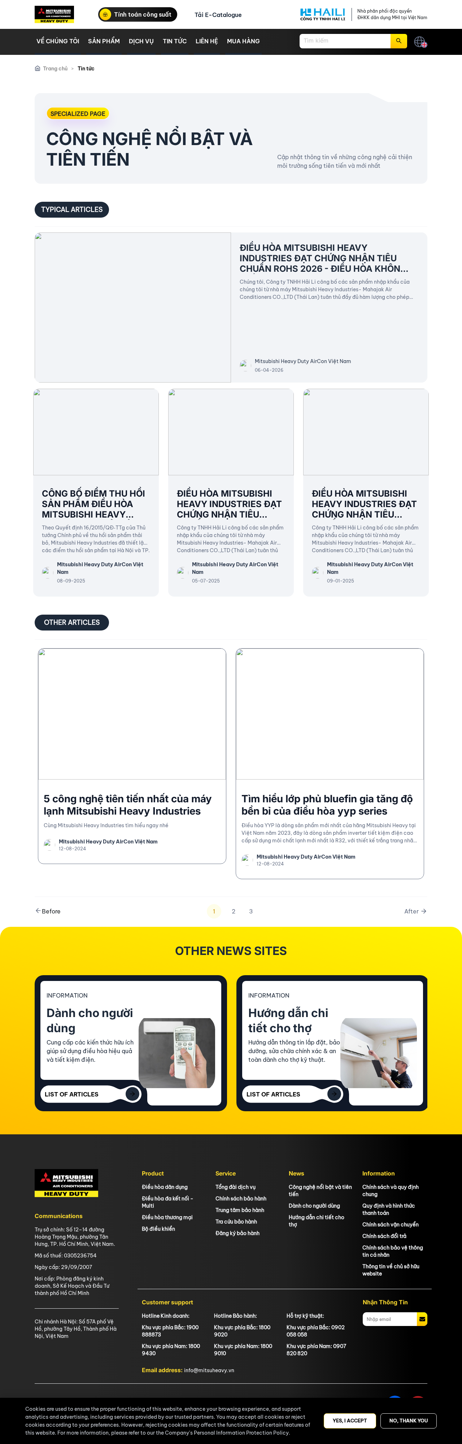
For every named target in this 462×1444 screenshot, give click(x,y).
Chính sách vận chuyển (390, 1224)
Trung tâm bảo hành (239, 1210)
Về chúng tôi (57, 41)
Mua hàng (243, 41)
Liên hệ (207, 41)
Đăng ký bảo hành (237, 1233)
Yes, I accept (350, 1420)
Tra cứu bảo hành (236, 1221)
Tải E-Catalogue (218, 14)
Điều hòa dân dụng (165, 1187)
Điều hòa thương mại (167, 1217)
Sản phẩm (104, 41)
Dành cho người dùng (314, 1206)
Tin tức (175, 41)
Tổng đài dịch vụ (235, 1187)
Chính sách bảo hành (240, 1198)
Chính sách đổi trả (384, 1236)
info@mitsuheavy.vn (209, 1370)
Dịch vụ (141, 41)
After (412, 911)
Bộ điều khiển (158, 1229)
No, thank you (408, 1420)
